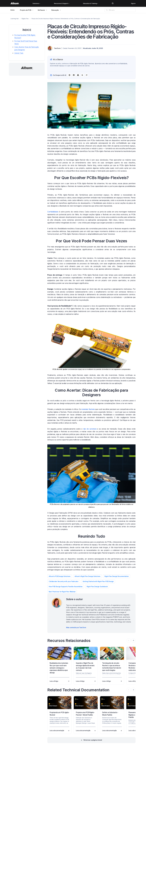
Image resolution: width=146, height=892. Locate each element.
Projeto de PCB (25, 10)
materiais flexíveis (88, 409)
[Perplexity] (73, 75)
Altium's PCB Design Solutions (59, 576)
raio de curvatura (90, 429)
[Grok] (86, 75)
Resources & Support (61, 3)
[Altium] (14, 3)
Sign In (133, 3)
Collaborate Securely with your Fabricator (63, 581)
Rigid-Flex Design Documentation (117, 576)
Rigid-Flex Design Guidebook (97, 586)
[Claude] (78, 75)
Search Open (112, 3)
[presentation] (133, 640)
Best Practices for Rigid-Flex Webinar (62, 592)
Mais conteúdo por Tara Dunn (76, 627)
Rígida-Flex (25, 18)
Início (12, 10)
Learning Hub (14, 18)
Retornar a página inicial (93, 740)
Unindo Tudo (18, 53)
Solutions (36, 3)
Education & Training (90, 3)
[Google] (82, 75)
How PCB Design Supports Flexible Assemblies (66, 586)
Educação (55, 10)
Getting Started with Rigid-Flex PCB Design (98, 581)
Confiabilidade (52, 212)
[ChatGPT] (69, 75)
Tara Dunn (57, 48)
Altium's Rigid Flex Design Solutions (87, 576)
